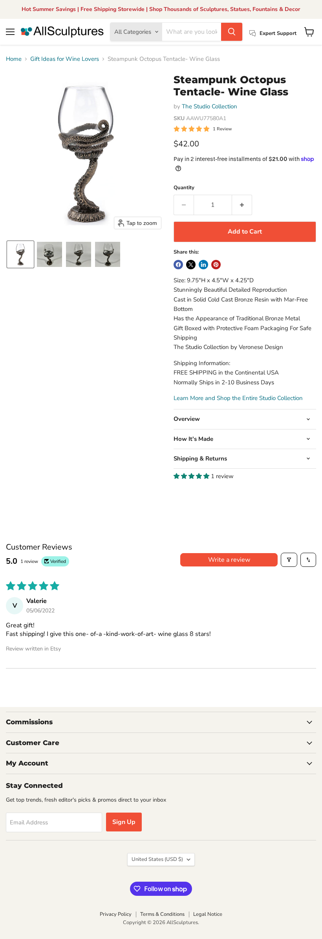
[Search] (231, 32)
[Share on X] (191, 264)
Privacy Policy (116, 914)
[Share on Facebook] (178, 264)
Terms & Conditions (162, 914)
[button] (20, 254)
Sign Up (123, 822)
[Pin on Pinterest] (216, 264)
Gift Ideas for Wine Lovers (64, 59)
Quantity (184, 188)
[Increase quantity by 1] (242, 205)
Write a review (229, 559)
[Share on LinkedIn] (203, 264)
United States (157, 859)
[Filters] (289, 560)
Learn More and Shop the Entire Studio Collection (238, 398)
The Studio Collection (209, 106)
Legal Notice (207, 914)
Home (14, 59)
